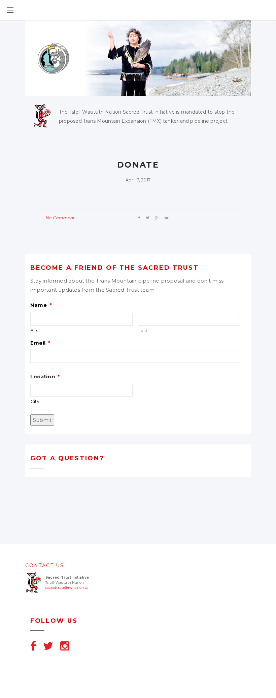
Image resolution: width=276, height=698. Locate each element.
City (35, 401)
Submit (42, 420)
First (35, 330)
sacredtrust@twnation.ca (67, 587)
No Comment (59, 217)
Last (143, 330)
